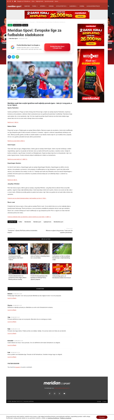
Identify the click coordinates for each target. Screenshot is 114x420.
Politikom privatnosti (65, 418)
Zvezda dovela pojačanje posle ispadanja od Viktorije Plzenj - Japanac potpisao (38, 277)
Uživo (33, 1)
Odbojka (51, 6)
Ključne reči (12, 222)
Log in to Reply (12, 298)
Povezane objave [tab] (35, 239)
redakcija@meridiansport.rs (62, 388)
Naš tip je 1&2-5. (12, 180)
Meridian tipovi (17, 25)
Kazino (56, 1)
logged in (18, 367)
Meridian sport (37, 222)
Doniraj (82, 6)
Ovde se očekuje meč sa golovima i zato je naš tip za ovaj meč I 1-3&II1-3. (29, 216)
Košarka (42, 6)
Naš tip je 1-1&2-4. (13, 122)
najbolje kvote (47, 222)
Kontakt (99, 401)
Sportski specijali (49, 1)
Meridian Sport (13, 38)
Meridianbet (27, 222)
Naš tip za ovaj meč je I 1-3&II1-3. (17, 159)
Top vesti (25, 25)
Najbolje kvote (39, 1)
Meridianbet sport (58, 222)
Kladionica (73, 6)
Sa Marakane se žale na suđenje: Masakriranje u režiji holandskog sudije (61, 257)
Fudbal (34, 6)
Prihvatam (102, 417)
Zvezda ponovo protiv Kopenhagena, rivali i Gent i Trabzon (15, 257)
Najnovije (27, 6)
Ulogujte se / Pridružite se (23, 1)
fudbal (20, 222)
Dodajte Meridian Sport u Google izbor (57, 47)
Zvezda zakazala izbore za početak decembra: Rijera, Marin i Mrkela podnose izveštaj (17, 277)
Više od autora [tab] (45, 239)
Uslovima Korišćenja (53, 418)
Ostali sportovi (61, 6)
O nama (104, 401)
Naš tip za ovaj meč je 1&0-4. (16, 141)
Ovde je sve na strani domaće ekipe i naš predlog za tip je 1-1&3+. (27, 198)
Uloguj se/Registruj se (93, 6)
